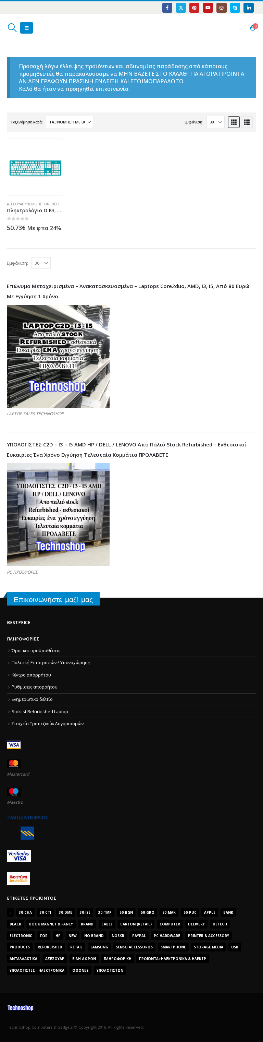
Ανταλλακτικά (23, 958)
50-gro (147, 912)
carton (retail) (136, 924)
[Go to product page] (35, 167)
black (15, 924)
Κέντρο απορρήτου (31, 675)
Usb (234, 947)
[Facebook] (167, 8)
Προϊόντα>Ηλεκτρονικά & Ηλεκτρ (172, 958)
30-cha (25, 912)
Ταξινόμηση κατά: (26, 121)
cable (107, 924)
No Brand (94, 935)
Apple (209, 912)
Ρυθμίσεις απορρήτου (35, 687)
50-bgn (126, 912)
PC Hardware (167, 935)
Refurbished (50, 947)
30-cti (45, 912)
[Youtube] (208, 8)
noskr (118, 935)
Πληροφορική (118, 958)
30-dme (65, 912)
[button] (12, 27)
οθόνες (80, 970)
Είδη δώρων (84, 958)
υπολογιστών (110, 970)
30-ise (85, 912)
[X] (181, 8)
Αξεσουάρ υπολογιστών (28, 204)
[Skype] (235, 8)
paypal (139, 935)
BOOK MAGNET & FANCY (51, 924)
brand (87, 924)
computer (170, 924)
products (20, 947)
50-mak (169, 912)
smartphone (173, 947)
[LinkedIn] (248, 8)
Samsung (99, 947)
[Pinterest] (194, 8)
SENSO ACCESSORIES (134, 947)
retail (76, 947)
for (44, 935)
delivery (196, 924)
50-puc (190, 912)
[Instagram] (221, 8)
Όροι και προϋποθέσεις (36, 651)
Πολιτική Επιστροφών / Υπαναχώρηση (51, 663)
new (72, 935)
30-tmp (105, 912)
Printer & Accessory (208, 935)
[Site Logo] (39, 28)
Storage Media (208, 947)
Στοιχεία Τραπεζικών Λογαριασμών (48, 724)
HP (58, 935)
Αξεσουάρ (54, 958)
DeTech (220, 924)
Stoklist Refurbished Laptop (40, 712)
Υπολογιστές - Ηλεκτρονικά (37, 970)
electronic (21, 935)
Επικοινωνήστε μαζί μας (53, 599)
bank (228, 912)
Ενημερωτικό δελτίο (32, 699)
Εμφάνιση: (194, 121)
